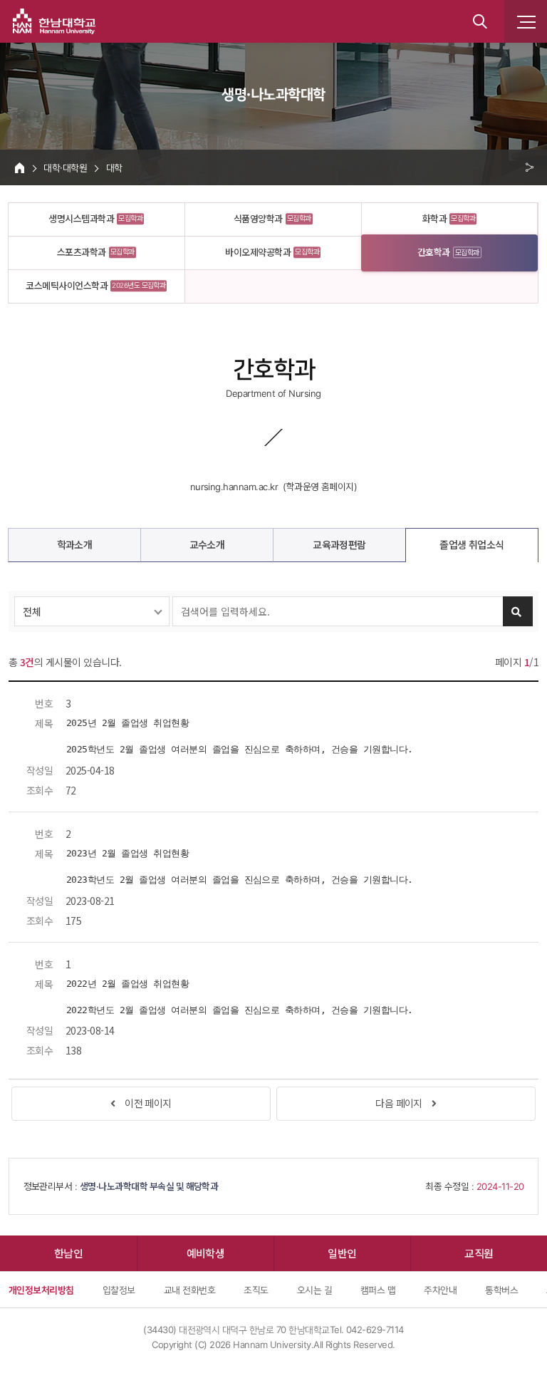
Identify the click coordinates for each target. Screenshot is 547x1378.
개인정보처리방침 (41, 1289)
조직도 (256, 1289)
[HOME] (19, 167)
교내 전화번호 (189, 1289)
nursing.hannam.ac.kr (234, 486)
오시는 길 (314, 1289)
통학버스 (501, 1289)
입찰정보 (119, 1289)
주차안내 (440, 1289)
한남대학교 (54, 21)
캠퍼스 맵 (377, 1289)
